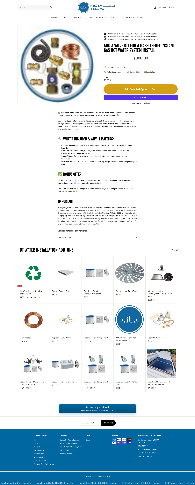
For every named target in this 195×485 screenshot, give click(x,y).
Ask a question (65, 237)
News (88, 440)
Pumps (114, 18)
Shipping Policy (39, 457)
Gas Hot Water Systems (68, 443)
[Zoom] (56, 65)
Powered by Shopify (104, 476)
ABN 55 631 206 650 (145, 456)
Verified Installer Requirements (72, 230)
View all (175, 250)
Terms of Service (40, 460)
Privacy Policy (39, 450)
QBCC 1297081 (143, 446)
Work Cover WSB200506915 (148, 449)
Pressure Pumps (66, 453)
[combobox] (35, 7)
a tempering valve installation (75, 223)
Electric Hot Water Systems (70, 440)
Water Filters (64, 450)
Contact (36, 443)
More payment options (141, 103)
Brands (54, 18)
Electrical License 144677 (147, 452)
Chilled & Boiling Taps (133, 18)
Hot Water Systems (73, 18)
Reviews (37, 446)
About (36, 440)
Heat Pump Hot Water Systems (71, 446)
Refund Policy (39, 453)
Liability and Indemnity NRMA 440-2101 (148, 441)
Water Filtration (97, 18)
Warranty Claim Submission (44, 464)
